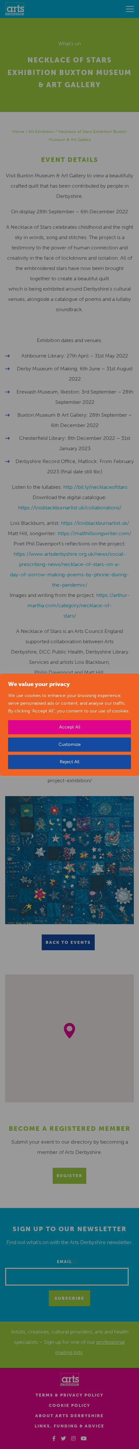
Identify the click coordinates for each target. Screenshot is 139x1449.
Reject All (69, 762)
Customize (70, 744)
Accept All (69, 727)
